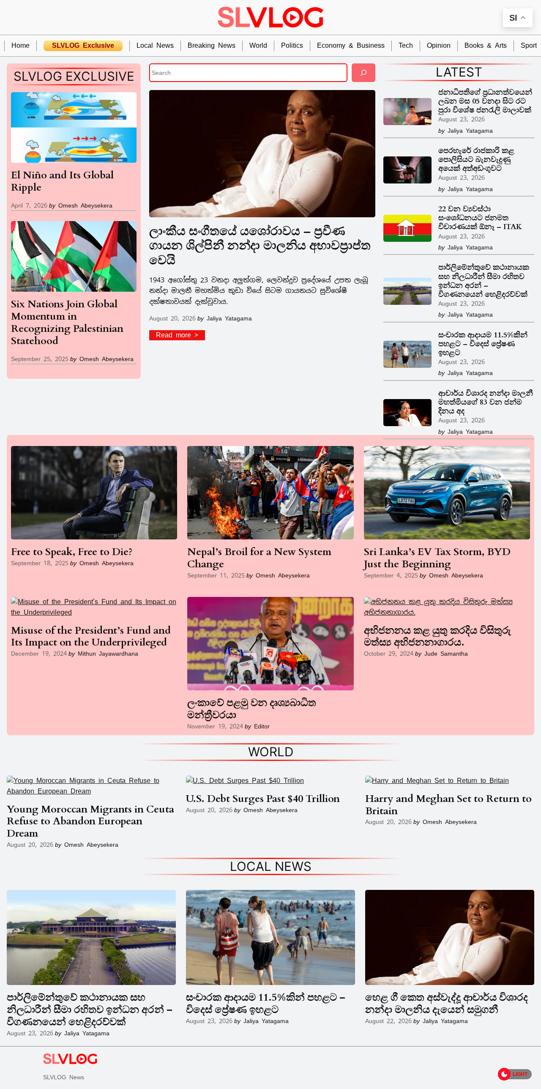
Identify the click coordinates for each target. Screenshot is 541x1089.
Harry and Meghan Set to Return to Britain (448, 805)
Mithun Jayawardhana (108, 653)
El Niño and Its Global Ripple (62, 182)
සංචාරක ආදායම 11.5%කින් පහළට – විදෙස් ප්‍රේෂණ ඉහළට (482, 344)
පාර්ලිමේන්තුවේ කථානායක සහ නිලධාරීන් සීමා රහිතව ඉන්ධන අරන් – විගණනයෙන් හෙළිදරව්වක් (483, 280)
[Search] (363, 72)
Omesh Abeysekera (85, 205)
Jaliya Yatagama (229, 318)
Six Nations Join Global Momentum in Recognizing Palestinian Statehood (67, 322)
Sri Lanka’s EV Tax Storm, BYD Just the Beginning (437, 558)
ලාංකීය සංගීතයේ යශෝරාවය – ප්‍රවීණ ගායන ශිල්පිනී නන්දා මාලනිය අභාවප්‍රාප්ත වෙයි (260, 246)
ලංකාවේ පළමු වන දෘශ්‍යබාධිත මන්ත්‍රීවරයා (251, 709)
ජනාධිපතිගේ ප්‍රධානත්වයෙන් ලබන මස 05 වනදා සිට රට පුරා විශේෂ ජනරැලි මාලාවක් (485, 101)
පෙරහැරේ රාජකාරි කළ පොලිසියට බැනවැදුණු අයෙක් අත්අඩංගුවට (476, 159)
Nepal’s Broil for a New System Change (259, 558)
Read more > (180, 335)
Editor (262, 726)
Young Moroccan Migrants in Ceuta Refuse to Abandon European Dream (90, 822)
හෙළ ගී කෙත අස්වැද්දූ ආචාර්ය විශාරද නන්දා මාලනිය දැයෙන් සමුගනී (446, 1004)
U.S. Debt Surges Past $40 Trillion (263, 799)
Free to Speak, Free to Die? (71, 552)
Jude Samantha (446, 653)
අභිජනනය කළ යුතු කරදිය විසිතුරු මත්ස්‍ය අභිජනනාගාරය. (437, 637)
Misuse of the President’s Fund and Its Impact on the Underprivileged (91, 637)
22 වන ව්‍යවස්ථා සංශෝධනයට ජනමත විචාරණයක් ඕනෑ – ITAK (480, 218)
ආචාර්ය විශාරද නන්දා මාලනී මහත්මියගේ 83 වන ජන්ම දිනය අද (485, 402)
